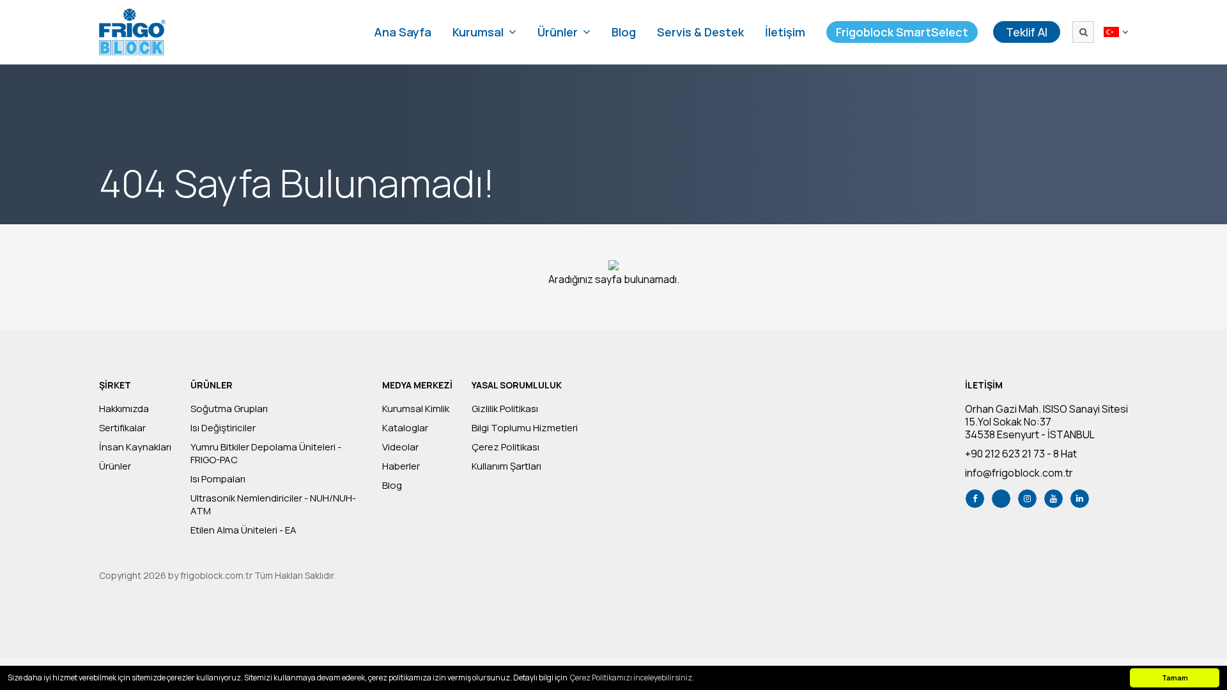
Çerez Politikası (505, 447)
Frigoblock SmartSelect (902, 32)
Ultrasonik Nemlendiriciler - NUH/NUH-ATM (273, 505)
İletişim (785, 32)
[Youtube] (1053, 499)
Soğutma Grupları (229, 408)
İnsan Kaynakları (135, 447)
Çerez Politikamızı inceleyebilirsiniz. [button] (632, 677)
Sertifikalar (122, 428)
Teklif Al (1026, 32)
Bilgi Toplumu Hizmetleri (525, 428)
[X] (1001, 499)
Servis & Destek (700, 32)
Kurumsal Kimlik (415, 408)
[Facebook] (975, 499)
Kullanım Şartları (506, 466)
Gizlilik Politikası (505, 408)
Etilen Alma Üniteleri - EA (243, 530)
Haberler (401, 466)
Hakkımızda (124, 408)
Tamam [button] (1175, 677)
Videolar (400, 447)
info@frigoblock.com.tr (1019, 472)
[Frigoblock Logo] (132, 31)
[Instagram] (1027, 499)
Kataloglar (405, 428)
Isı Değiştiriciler (223, 428)
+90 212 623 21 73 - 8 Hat (1021, 453)
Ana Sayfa (402, 32)
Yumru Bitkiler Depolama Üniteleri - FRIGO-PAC (265, 453)
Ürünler (115, 466)
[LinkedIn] (1080, 499)
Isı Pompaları (217, 479)
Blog (624, 32)
